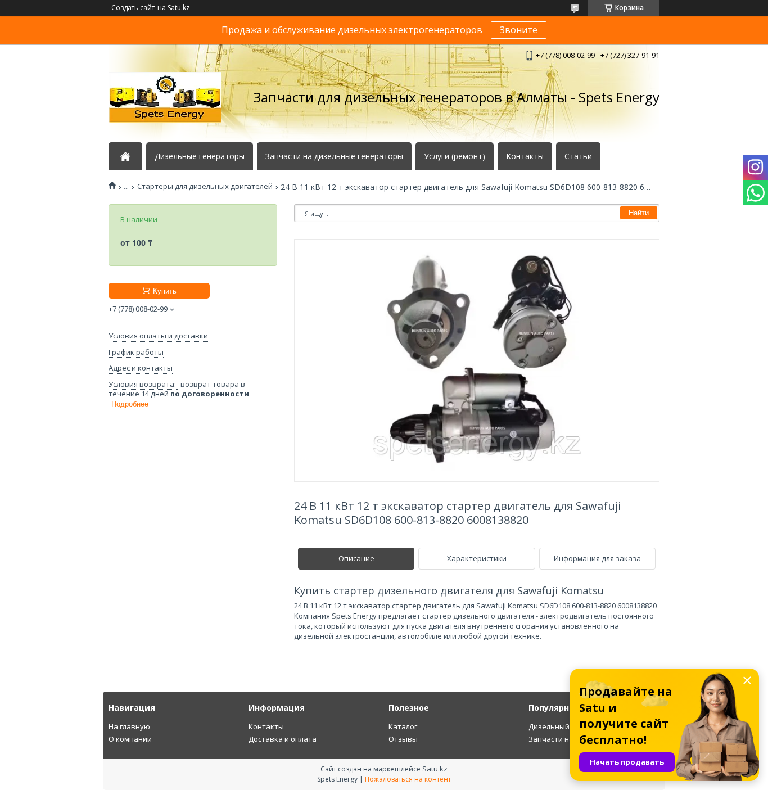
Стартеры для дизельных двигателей (205, 186)
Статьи (578, 156)
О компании (130, 739)
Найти (639, 213)
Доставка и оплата (283, 739)
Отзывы (403, 739)
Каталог (402, 726)
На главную (129, 726)
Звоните (518, 30)
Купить (165, 291)
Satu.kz (435, 769)
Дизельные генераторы (200, 156)
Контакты (525, 156)
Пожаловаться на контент (408, 779)
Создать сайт (133, 8)
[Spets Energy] (165, 97)
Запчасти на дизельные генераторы (334, 156)
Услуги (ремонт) (454, 156)
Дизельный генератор (568, 726)
